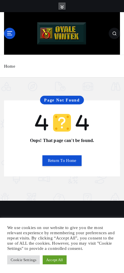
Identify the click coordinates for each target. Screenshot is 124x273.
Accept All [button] (54, 260)
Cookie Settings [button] (23, 260)
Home (9, 66)
